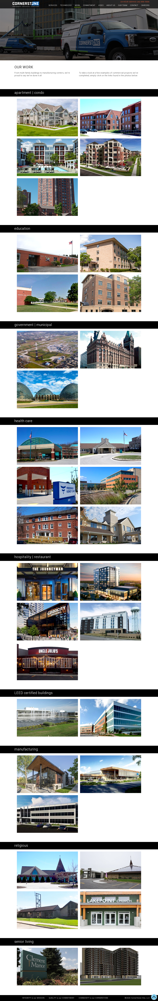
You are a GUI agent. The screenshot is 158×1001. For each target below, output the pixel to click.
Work (77, 5)
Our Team (122, 5)
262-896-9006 (143, 2)
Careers (145, 5)
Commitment (89, 5)
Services (53, 5)
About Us (111, 5)
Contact (134, 5)
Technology (66, 5)
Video (101, 5)
